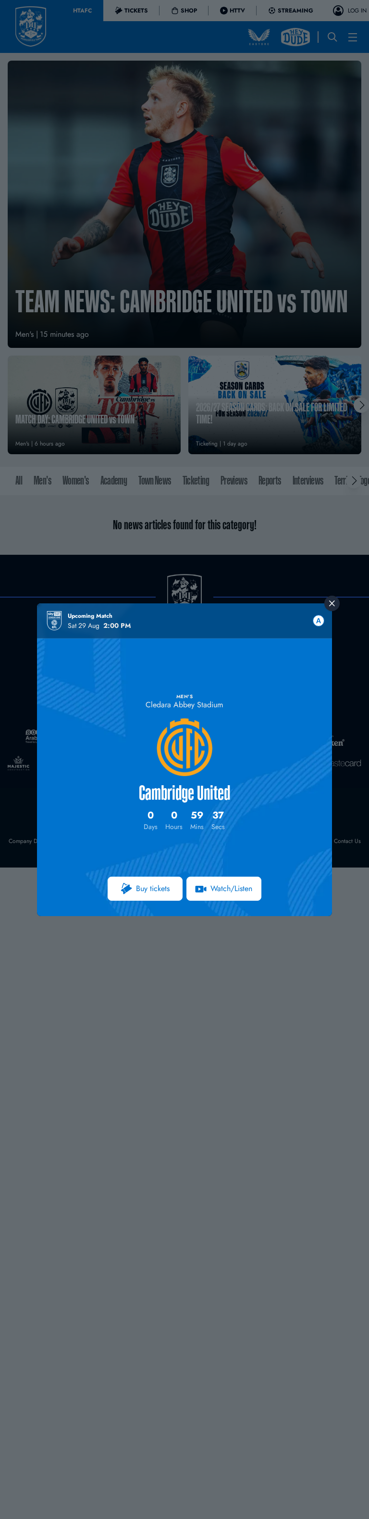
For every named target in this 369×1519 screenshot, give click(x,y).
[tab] (318, 621)
